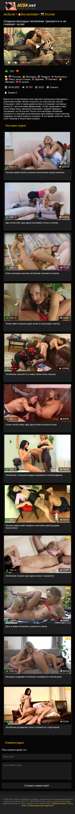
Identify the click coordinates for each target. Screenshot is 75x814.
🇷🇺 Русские (15, 76)
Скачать (54, 87)
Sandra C (12, 92)
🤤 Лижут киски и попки (17, 79)
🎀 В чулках (22, 82)
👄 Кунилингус (59, 76)
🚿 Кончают (51, 79)
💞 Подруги (43, 76)
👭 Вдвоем (37, 79)
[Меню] (66, 5)
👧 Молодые (29, 76)
